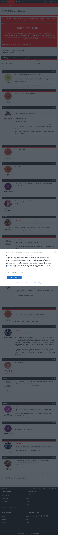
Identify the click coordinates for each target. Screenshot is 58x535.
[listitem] (29, 272)
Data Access (29, 282)
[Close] (55, 252)
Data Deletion (20, 282)
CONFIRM (14, 277)
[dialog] (29, 267)
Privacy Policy (37, 282)
